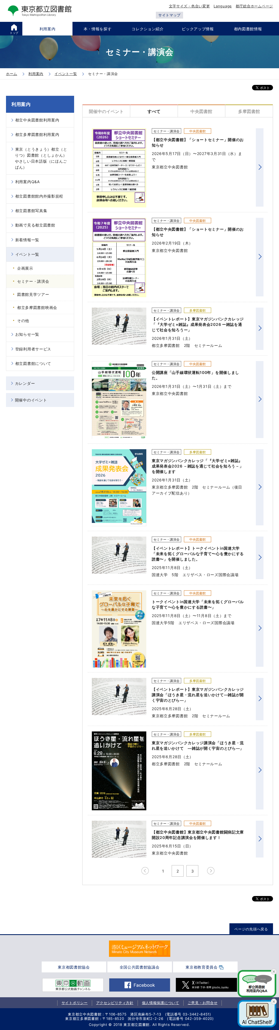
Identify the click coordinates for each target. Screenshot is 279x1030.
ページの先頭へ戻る (251, 929)
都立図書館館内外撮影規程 (39, 196)
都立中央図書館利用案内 (37, 120)
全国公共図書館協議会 (140, 967)
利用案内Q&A (27, 181)
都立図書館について (33, 363)
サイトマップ (169, 15)
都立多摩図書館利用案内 (37, 134)
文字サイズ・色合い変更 (189, 6)
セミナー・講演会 (33, 281)
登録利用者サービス (33, 349)
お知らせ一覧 (27, 334)
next (210, 871)
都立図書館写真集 (31, 210)
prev (145, 871)
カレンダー (25, 383)
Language (223, 6)
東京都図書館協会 (74, 967)
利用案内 (21, 104)
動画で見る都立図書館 (35, 225)
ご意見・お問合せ (203, 1003)
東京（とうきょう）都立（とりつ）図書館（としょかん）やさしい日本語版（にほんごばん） (41, 158)
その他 (23, 320)
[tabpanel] (139, 948)
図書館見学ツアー (33, 294)
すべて (153, 111)
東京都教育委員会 (202, 967)
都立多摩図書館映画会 (37, 307)
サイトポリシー (75, 1003)
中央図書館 (201, 111)
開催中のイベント (106, 111)
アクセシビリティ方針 (115, 1003)
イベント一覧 (27, 254)
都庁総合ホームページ (254, 6)
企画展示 (25, 268)
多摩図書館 (249, 111)
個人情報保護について (160, 1003)
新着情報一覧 (27, 239)
